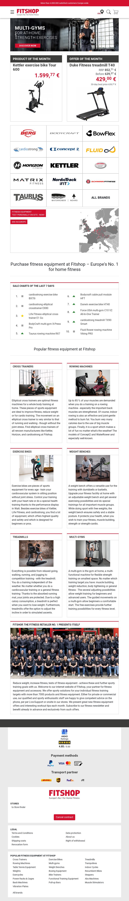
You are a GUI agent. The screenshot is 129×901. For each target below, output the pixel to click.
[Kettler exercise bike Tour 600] (36, 96)
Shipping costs (19, 840)
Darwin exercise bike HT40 (95, 304)
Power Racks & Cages (23, 878)
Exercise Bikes (22, 451)
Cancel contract (64, 817)
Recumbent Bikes (93, 871)
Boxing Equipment (58, 871)
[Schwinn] (101, 181)
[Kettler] (64, 165)
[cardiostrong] (28, 149)
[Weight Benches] (93, 468)
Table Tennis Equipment (24, 867)
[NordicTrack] (64, 181)
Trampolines (91, 863)
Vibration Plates (20, 886)
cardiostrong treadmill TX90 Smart (95, 322)
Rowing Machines (81, 366)
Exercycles (18, 874)
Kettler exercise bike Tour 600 (34, 67)
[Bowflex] (101, 133)
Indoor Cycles (91, 867)
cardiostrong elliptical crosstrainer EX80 (41, 306)
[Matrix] (28, 181)
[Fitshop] (28, 12)
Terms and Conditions (22, 833)
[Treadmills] (36, 553)
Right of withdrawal (75, 840)
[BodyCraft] (64, 133)
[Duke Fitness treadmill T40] (93, 103)
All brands (17, 892)
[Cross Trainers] (36, 382)
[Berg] (28, 133)
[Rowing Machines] (93, 382)
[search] (109, 12)
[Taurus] (28, 197)
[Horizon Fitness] (28, 165)
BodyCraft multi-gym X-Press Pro (45, 325)
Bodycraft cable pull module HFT (96, 296)
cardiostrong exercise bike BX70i (43, 296)
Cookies (15, 837)
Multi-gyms (77, 537)
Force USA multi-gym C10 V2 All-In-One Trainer (96, 312)
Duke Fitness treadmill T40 (92, 65)
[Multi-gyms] (93, 553)
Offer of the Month (86, 59)
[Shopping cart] (116, 12)
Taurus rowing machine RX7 (44, 333)
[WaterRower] (64, 197)
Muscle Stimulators (94, 882)
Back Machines (20, 882)
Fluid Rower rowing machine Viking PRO (96, 331)
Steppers (89, 874)
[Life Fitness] (101, 165)
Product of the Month (31, 59)
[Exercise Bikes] (36, 468)
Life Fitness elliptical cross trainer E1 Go (43, 316)
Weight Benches (79, 451)
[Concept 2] (64, 149)
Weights (17, 871)
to (18, 807)
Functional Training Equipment (64, 878)
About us (70, 837)
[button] (15, 34)
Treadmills (20, 537)
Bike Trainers (55, 874)
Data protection (73, 833)
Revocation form (20, 844)
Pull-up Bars (55, 882)
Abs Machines (92, 878)
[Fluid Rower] (101, 149)
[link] (64, 230)
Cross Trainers (23, 366)
